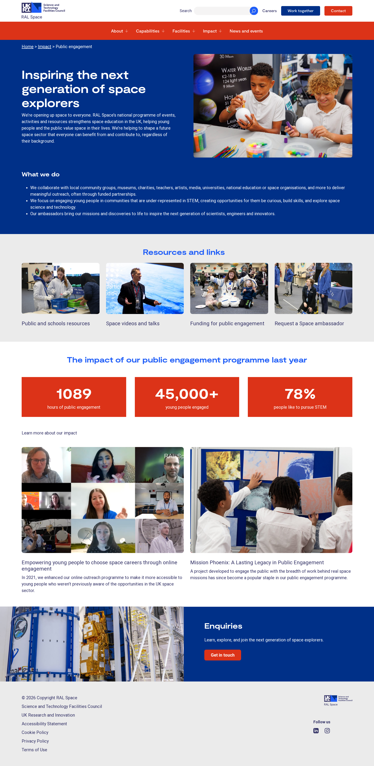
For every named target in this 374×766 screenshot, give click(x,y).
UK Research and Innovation (48, 715)
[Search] (254, 11)
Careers (269, 11)
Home (28, 46)
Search (186, 10)
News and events (246, 30)
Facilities (181, 30)
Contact (338, 10)
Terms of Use (34, 749)
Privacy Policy (35, 741)
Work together (301, 10)
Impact (210, 30)
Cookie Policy (35, 732)
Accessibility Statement (44, 723)
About (117, 30)
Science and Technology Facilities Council (62, 706)
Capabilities (148, 30)
